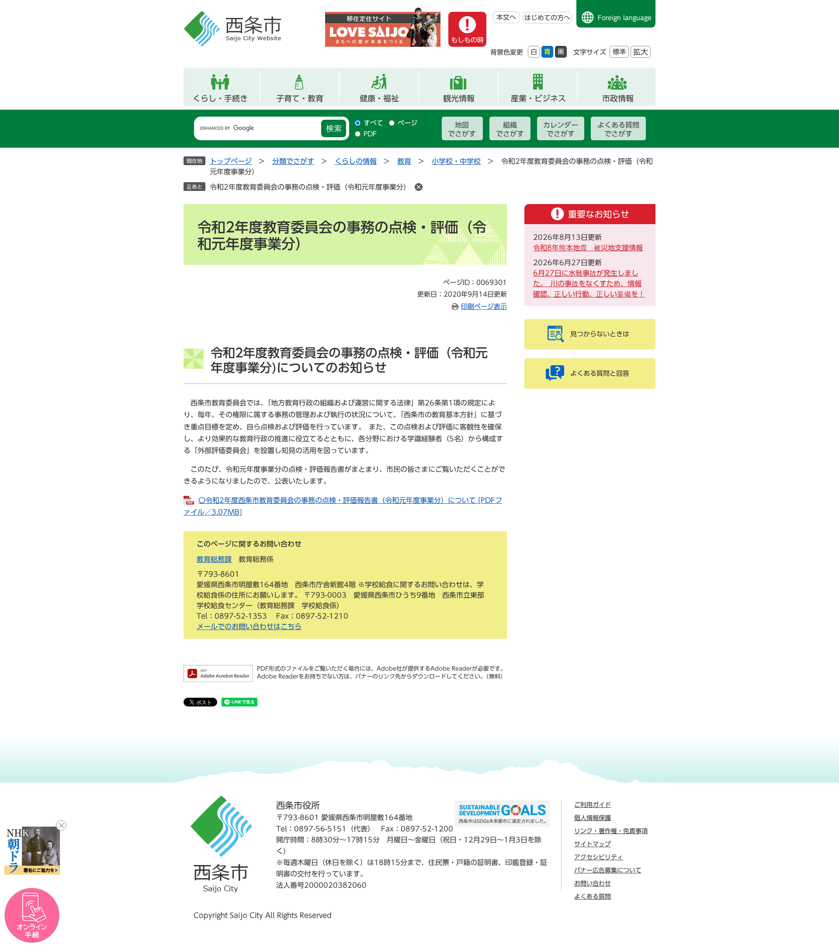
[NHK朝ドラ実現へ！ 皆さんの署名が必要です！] (32, 851)
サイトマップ (592, 844)
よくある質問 (592, 896)
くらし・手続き (220, 98)
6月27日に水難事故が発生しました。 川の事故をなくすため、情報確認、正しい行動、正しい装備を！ (589, 284)
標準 (619, 51)
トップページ (231, 161)
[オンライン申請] (32, 915)
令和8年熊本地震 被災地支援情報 (588, 247)
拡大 (640, 51)
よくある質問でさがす (618, 129)
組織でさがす (510, 129)
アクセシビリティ (598, 857)
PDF (370, 134)
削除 (419, 187)
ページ (407, 123)
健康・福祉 (379, 98)
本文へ (506, 17)
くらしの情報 (356, 161)
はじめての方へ (547, 17)
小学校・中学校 (456, 161)
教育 (404, 161)
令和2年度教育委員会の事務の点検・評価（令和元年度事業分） (310, 186)
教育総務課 (214, 559)
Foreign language (625, 18)
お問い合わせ (592, 883)
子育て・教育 (299, 98)
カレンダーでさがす (560, 129)
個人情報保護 (592, 818)
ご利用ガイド (592, 805)
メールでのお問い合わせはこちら (249, 626)
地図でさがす (462, 129)
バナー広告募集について (607, 870)
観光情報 (459, 98)
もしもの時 (467, 40)
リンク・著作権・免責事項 (611, 831)
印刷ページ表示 (484, 306)
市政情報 (618, 98)
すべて (373, 123)
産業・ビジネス (538, 98)
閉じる (61, 825)
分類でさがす (293, 161)
